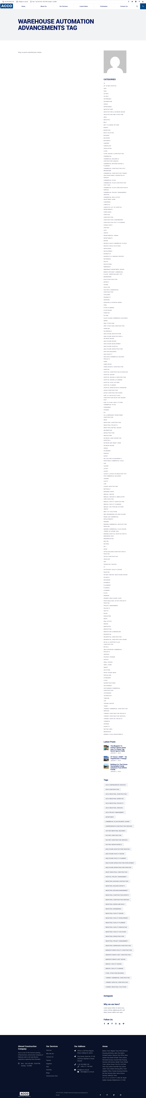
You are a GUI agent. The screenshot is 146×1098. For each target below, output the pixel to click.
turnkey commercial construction (118, 978)
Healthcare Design (110, 341)
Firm (105, 305)
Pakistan (107, 572)
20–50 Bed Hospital (110, 86)
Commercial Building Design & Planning (114, 165)
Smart (106, 667)
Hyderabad (107, 407)
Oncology (107, 559)
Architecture (108, 109)
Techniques (107, 693)
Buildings (107, 138)
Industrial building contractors (117, 881)
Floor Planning (109, 307)
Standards (107, 678)
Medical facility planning (114, 968)
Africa (106, 104)
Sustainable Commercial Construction (112, 689)
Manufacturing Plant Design (115, 959)
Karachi (106, 453)
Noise (105, 549)
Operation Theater (110, 564)
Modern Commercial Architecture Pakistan (115, 525)
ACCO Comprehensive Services (116, 785)
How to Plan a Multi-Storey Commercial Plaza (113, 403)
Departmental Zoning (111, 235)
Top (105, 701)
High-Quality (108, 354)
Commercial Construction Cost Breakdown (114, 169)
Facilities (107, 287)
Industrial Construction (112, 422)
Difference (107, 259)
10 (104, 83)
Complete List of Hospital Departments (113, 208)
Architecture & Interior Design (114, 112)
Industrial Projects (111, 425)
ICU (105, 412)
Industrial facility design (114, 913)
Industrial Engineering (113, 909)
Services (106, 654)
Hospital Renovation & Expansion (115, 387)
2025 (105, 88)
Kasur (106, 456)
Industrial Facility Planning (115, 922)
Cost (105, 230)
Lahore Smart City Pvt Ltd (114, 1064)
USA (124, 1080)
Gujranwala (108, 331)
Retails (106, 647)
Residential (107, 634)
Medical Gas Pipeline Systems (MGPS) (114, 508)
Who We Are (50, 1054)
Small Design (108, 662)
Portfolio (49, 1070)
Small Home (108, 665)
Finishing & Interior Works (113, 302)
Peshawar (107, 580)
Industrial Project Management (117, 941)
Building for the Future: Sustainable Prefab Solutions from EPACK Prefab (119, 767)
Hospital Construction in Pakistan (116, 372)
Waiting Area (108, 729)
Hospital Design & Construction (115, 377)
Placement (107, 585)
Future (106, 315)
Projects (107, 608)
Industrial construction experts (117, 895)
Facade (106, 284)
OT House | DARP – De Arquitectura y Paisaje (119, 758)
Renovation (107, 629)
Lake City (117, 1053)
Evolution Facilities (111, 279)
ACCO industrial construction (116, 794)
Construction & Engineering (113, 220)
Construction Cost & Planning (114, 222)
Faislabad (107, 294)
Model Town (119, 1062)
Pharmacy (107, 582)
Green (106, 321)
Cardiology (107, 146)
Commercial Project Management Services (115, 193)
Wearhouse (107, 732)
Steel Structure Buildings (115, 973)
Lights (106, 481)
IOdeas (106, 448)
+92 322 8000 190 (9, 1)
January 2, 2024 (116, 771)
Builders (106, 135)
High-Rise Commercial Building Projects (114, 358)
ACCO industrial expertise (115, 798)
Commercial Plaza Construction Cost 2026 (115, 184)
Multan (106, 541)
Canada (109, 1080)
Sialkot (106, 659)
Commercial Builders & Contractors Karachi (111, 160)
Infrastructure (109, 433)
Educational (108, 264)
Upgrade (106, 724)
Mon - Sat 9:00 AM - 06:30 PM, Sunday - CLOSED (44, 1)
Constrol (107, 214)
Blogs (48, 1073)
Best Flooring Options (111, 125)
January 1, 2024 (116, 753)
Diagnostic (107, 254)
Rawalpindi (107, 616)
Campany (106, 143)
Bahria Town (106, 1051)
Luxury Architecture (111, 486)
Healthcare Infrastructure (113, 349)
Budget (106, 127)
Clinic (106, 151)
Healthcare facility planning (116, 858)
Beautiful (107, 120)
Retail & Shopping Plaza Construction (112, 643)
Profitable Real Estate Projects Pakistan (115, 602)
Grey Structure (109, 323)
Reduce (106, 624)
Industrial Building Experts (115, 886)
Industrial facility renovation (116, 927)
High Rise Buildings (110, 351)
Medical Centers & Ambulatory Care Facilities (114, 498)
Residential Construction (113, 637)
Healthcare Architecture (112, 334)
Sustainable (108, 685)
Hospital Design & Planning (113, 380)
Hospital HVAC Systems (112, 382)
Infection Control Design (112, 428)
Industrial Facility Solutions (116, 932)
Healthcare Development (112, 344)
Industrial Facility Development (117, 918)
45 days (106, 96)
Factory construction (113, 835)
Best (105, 122)
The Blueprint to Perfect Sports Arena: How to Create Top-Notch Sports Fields (118, 748)
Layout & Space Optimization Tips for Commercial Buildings (115, 475)
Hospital (107, 369)
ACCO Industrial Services (114, 808)
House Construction (111, 390)
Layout (106, 471)
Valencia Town (112, 1075)
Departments (108, 238)
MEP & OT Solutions (110, 511)
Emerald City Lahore (119, 1066)
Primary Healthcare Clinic (113, 598)
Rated (106, 613)
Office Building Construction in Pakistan (115, 553)
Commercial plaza (110, 180)
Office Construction (111, 556)
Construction (108, 217)
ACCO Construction (112, 789)
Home (105, 361)
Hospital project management (116, 877)
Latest (106, 468)
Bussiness (107, 140)
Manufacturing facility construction (119, 950)
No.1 (105, 546)
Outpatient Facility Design (113, 569)
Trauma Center (109, 703)
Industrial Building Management (117, 890)
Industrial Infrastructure (115, 936)
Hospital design (109, 374)
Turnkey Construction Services (115, 716)
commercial (108, 156)
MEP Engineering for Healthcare (115, 514)
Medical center (109, 494)
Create (106, 233)
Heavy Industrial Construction (116, 872)
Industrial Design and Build (115, 904)
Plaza (106, 593)
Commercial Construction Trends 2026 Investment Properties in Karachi (115, 175)
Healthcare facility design (115, 854)
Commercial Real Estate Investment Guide (112, 198)
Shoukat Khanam (109, 657)
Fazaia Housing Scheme (119, 1071)
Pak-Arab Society (107, 1060)
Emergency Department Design (114, 269)
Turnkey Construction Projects (115, 713)
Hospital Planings (110, 385)
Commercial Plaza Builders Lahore (117, 821)
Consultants (108, 225)
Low (105, 484)
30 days (106, 93)
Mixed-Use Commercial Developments (111, 518)
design (106, 241)
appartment (108, 107)
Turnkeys (107, 721)
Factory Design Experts (114, 844)
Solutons (107, 670)
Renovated (107, 626)
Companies (107, 202)
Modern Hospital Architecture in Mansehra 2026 (115, 535)
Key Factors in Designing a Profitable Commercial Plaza (114, 460)
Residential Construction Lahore (115, 639)
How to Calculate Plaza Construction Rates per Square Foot (115, 398)
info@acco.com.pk (23, 1)
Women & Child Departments (113, 734)
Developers (107, 248)
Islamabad (107, 451)
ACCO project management (115, 812)
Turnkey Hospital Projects (113, 718)
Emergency (107, 267)
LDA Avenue (111, 1062)
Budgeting (107, 130)
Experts (106, 282)
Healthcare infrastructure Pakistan (118, 867)
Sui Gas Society (107, 1073)
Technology (108, 695)
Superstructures (110, 683)
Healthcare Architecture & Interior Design (113, 337)
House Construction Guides (113, 393)
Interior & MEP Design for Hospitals (112, 439)
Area (105, 117)
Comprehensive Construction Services (119, 826)
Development (108, 251)
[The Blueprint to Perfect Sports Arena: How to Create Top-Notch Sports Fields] (106, 747)
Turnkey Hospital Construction (117, 982)
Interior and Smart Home (112, 443)
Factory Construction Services (117, 840)
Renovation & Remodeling (112, 631)
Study (106, 680)
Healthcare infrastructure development (120, 863)
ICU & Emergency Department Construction (113, 416)
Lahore (106, 466)
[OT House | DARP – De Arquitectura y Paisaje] (106, 758)
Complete (107, 204)
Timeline (106, 698)
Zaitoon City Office (118, 1055)
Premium (106, 595)
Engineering (108, 277)
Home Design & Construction (113, 367)
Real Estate (108, 621)
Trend (106, 706)
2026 (105, 91)
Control (107, 227)
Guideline (107, 328)
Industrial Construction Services (117, 899)
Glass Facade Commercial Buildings (116, 318)
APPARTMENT (110, 817)
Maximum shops (109, 491)
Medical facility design (113, 964)
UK (121, 1078)
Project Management (111, 605)
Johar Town (106, 1069)
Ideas (105, 420)
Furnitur (107, 313)
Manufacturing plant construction (118, 955)
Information (108, 430)
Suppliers (49, 1064)
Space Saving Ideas (110, 672)
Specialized (107, 675)
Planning (107, 590)
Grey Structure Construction (114, 326)
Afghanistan (108, 101)
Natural (106, 544)
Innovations (108, 435)
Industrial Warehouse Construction (118, 945)
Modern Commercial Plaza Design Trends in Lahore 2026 (115, 530)
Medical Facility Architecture (114, 501)
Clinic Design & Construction (114, 153)
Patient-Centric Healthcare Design (115, 575)
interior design (109, 445)
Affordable (107, 99)
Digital (106, 261)
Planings (107, 588)
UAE (118, 1078)
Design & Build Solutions (112, 246)
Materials (107, 489)
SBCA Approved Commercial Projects (113, 651)
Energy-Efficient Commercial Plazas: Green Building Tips (113, 273)
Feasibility (107, 297)
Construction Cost (52, 1076)
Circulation (108, 148)
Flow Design (108, 310)
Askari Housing (115, 1069)
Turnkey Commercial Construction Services (116, 710)
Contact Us (49, 1057)
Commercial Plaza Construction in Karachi (116, 189)
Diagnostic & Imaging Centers (114, 256)
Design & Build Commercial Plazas (115, 243)
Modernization (109, 538)
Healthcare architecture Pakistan (118, 849)
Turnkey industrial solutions (116, 987)
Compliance (107, 212)
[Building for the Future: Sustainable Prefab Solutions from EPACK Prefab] (106, 766)
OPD (105, 562)
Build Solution (109, 133)
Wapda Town (115, 1051)
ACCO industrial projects (114, 803)
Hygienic (106, 410)
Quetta (106, 611)
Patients (107, 577)
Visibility (107, 726)
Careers (48, 1060)
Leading (106, 478)
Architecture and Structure (113, 114)
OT (104, 567)
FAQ (47, 1067)
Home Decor (108, 364)
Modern (106, 521)
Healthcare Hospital (111, 346)
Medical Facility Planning (112, 504)
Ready (105, 618)
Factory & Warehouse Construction (111, 291)
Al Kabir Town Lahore (120, 1058)
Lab (105, 463)
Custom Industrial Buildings (115, 831)
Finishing (107, 300)
